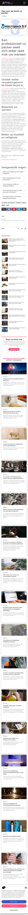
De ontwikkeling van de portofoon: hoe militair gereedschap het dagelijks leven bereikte (14, 870)
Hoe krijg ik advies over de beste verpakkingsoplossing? (14, 197)
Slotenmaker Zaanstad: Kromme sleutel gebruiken (16, 322)
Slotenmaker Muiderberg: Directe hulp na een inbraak (17, 252)
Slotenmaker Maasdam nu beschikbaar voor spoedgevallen (16, 271)
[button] (26, 887)
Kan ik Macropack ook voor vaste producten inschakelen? (14, 191)
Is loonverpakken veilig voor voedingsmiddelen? (14, 185)
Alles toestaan (14, 901)
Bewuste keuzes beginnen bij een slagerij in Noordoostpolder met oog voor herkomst (17, 240)
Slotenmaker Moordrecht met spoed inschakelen (17, 246)
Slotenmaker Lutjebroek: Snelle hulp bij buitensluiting (17, 277)
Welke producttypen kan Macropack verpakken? (14, 172)
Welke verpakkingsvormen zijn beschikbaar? (14, 178)
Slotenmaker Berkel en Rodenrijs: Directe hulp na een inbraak (16, 303)
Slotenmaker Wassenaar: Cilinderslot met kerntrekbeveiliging (17, 328)
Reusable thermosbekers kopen (12, 836)
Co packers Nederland (7, 58)
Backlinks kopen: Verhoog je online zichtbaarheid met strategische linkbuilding (12, 609)
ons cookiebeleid (17, 897)
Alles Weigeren (14, 906)
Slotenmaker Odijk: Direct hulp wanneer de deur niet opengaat (16, 309)
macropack (22, 220)
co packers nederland (6, 220)
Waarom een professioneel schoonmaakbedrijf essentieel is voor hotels (13, 772)
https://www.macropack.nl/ (8, 159)
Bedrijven (5, 16)
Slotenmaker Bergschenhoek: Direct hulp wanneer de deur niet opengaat (17, 315)
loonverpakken (15, 220)
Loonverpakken (5, 88)
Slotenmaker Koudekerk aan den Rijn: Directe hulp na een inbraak (17, 290)
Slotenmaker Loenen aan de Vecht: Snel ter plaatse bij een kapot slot (16, 258)
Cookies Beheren (14, 910)
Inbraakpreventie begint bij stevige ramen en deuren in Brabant (16, 296)
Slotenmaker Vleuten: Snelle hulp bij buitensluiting (17, 284)
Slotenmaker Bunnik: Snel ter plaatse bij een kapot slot (17, 265)
